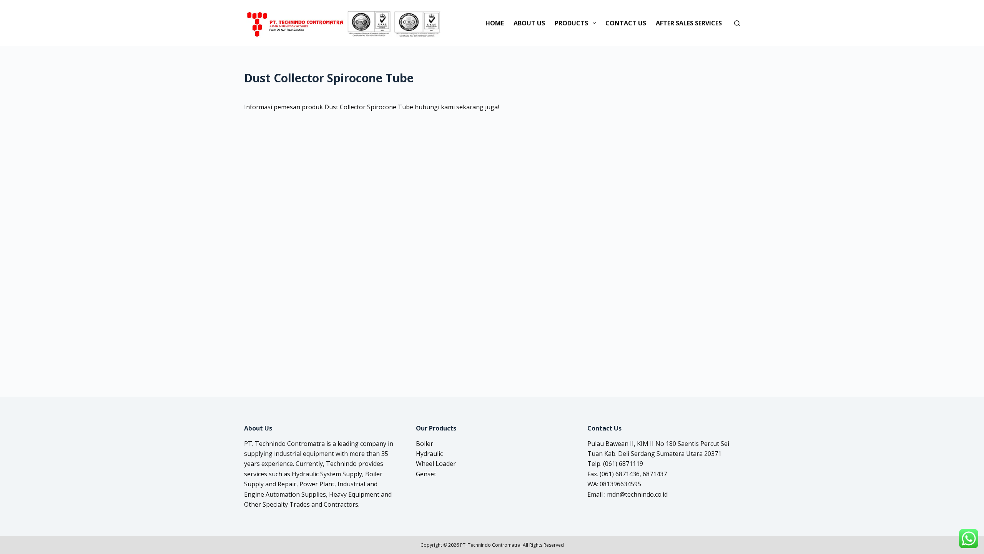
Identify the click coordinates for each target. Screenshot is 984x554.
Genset (426, 474)
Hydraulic (429, 453)
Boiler (424, 443)
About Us (529, 23)
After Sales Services (689, 23)
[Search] (737, 23)
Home (494, 23)
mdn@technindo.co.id (637, 494)
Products (571, 23)
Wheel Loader (436, 463)
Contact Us (625, 23)
